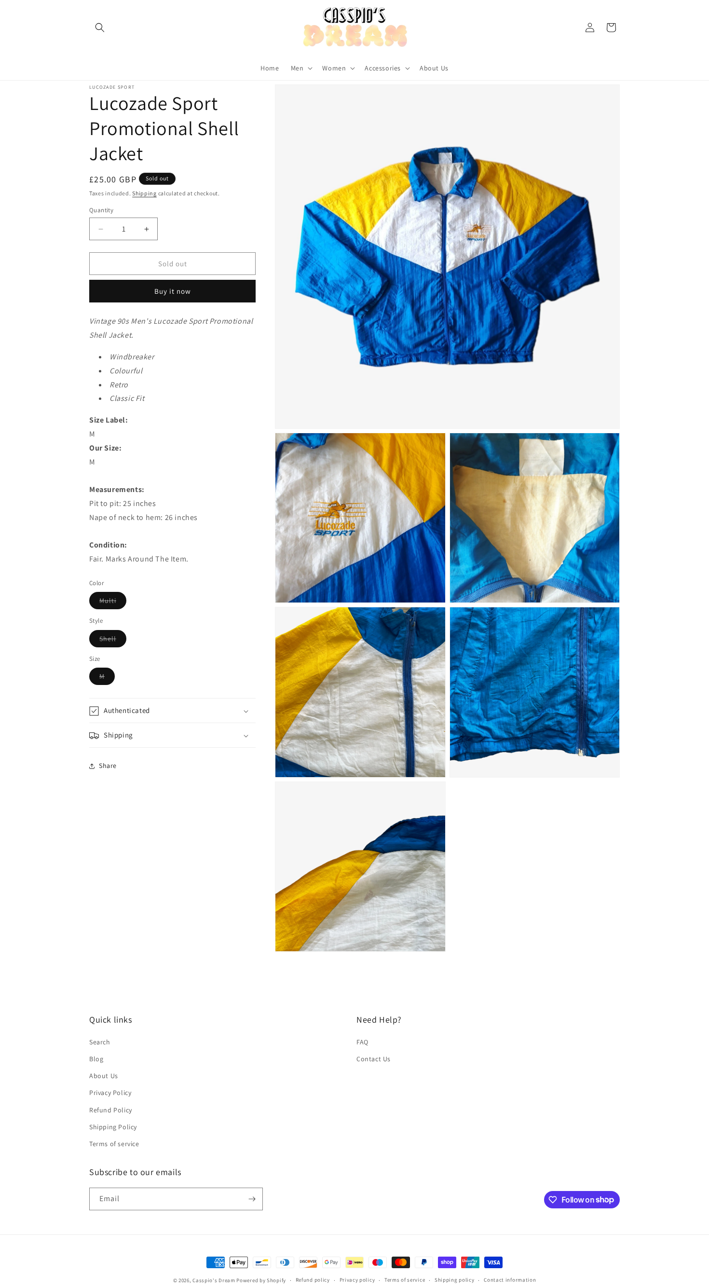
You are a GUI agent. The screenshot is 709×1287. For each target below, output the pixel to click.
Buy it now (172, 291)
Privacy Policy (110, 1092)
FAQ (362, 1041)
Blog (96, 1058)
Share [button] (108, 765)
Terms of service (114, 1143)
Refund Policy (110, 1109)
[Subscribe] (251, 1199)
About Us (103, 1075)
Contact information (510, 1279)
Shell (112, 640)
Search (99, 1041)
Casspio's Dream (213, 1280)
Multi (112, 603)
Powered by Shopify (261, 1280)
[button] (99, 27)
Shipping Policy (113, 1126)
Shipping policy (455, 1279)
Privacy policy (357, 1279)
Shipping (144, 193)
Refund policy (313, 1279)
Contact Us (373, 1058)
